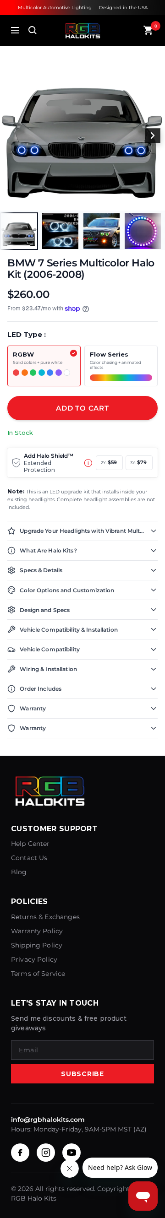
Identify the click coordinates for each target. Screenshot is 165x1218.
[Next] (152, 136)
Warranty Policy (37, 931)
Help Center (30, 843)
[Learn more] (88, 463)
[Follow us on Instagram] (46, 1152)
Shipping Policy (36, 945)
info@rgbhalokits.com (48, 1119)
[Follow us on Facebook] (20, 1152)
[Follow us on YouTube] (71, 1152)
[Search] (32, 30)
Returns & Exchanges (45, 917)
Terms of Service (38, 973)
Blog (19, 872)
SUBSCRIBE (82, 1074)
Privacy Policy (34, 959)
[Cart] (148, 30)
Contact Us (29, 858)
